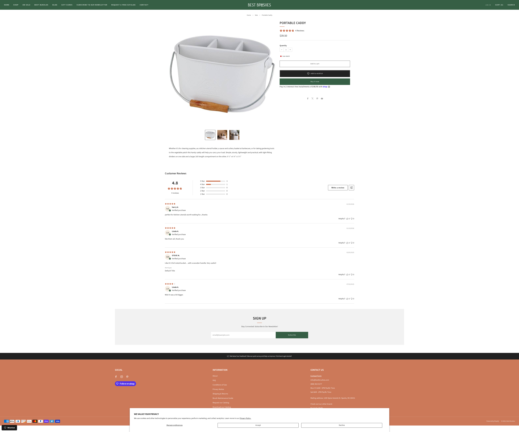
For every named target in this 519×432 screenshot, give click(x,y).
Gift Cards (67, 5)
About (215, 376)
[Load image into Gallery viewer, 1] (210, 135)
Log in (488, 5)
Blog (54, 5)
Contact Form (316, 376)
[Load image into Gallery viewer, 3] (234, 135)
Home (6, 5)
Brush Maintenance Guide (223, 398)
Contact (144, 5)
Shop (16, 5)
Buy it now (315, 81)
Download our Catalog (222, 407)
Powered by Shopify (492, 421)
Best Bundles (41, 5)
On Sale (26, 5)
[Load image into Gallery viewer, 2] (222, 135)
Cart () (499, 5)
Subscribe (292, 335)
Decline (342, 425)
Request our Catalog (221, 402)
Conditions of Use (220, 385)
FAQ (214, 380)
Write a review (337, 188)
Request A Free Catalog (123, 5)
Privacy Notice (218, 389)
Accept (258, 425)
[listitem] (259, 356)
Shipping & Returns (220, 393)
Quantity (283, 45)
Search (511, 5)
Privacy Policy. (245, 418)
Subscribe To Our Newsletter (92, 5)
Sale (256, 15)
